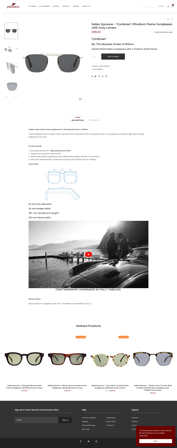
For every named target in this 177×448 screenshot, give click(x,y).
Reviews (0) (94, 120)
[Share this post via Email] (106, 76)
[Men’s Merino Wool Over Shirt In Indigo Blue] (168, 19)
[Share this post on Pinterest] (99, 76)
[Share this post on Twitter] (95, 76)
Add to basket (113, 56)
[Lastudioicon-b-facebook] (81, 441)
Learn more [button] (143, 435)
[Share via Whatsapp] (102, 76)
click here (57, 303)
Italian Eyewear (104, 66)
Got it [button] (156, 441)
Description (78, 120)
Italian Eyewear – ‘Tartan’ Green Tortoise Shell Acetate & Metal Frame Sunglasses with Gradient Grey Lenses (153, 388)
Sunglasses (99, 69)
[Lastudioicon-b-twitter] (88, 441)
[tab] (78, 119)
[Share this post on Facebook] (92, 76)
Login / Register (168, 6)
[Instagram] (96, 441)
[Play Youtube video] (88, 254)
